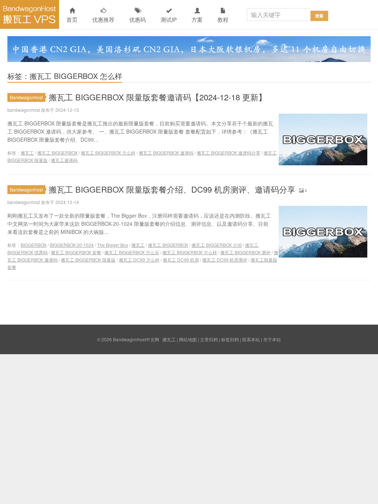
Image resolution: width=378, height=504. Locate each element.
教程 (222, 19)
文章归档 (209, 339)
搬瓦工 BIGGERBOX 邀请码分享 (228, 152)
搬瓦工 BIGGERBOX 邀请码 (166, 152)
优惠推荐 (103, 19)
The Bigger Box (112, 245)
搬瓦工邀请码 (64, 160)
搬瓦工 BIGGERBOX (57, 152)
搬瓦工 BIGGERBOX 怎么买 (131, 252)
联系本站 (251, 339)
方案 (197, 19)
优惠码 (137, 19)
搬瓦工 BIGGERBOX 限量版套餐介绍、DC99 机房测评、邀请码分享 (172, 189)
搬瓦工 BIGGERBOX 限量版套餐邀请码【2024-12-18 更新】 (158, 97)
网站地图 (188, 339)
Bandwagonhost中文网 (29, 14)
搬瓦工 (27, 152)
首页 (72, 19)
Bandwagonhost (26, 97)
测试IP (169, 19)
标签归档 (230, 339)
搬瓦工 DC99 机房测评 (224, 259)
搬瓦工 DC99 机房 (181, 259)
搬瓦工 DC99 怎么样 (139, 259)
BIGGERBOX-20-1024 (72, 245)
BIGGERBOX (34, 245)
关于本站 (272, 339)
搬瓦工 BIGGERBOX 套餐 (76, 252)
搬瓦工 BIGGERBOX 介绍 (217, 245)
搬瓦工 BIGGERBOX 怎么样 (108, 152)
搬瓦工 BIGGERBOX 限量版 (88, 259)
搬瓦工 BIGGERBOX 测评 (245, 252)
